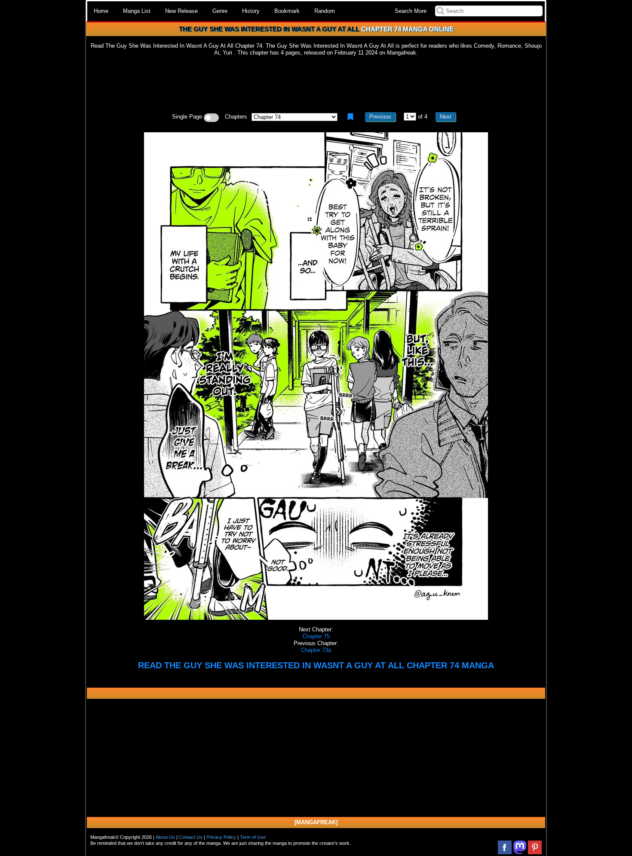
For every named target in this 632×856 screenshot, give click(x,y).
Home (101, 11)
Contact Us (190, 837)
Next (445, 116)
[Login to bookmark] (350, 116)
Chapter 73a (316, 650)
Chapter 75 (316, 636)
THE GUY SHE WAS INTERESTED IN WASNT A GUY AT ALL (269, 29)
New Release (181, 11)
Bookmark (287, 11)
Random (324, 11)
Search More (410, 11)
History (251, 11)
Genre (219, 11)
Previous (380, 116)
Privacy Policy (221, 837)
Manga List (136, 11)
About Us (165, 837)
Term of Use (253, 837)
